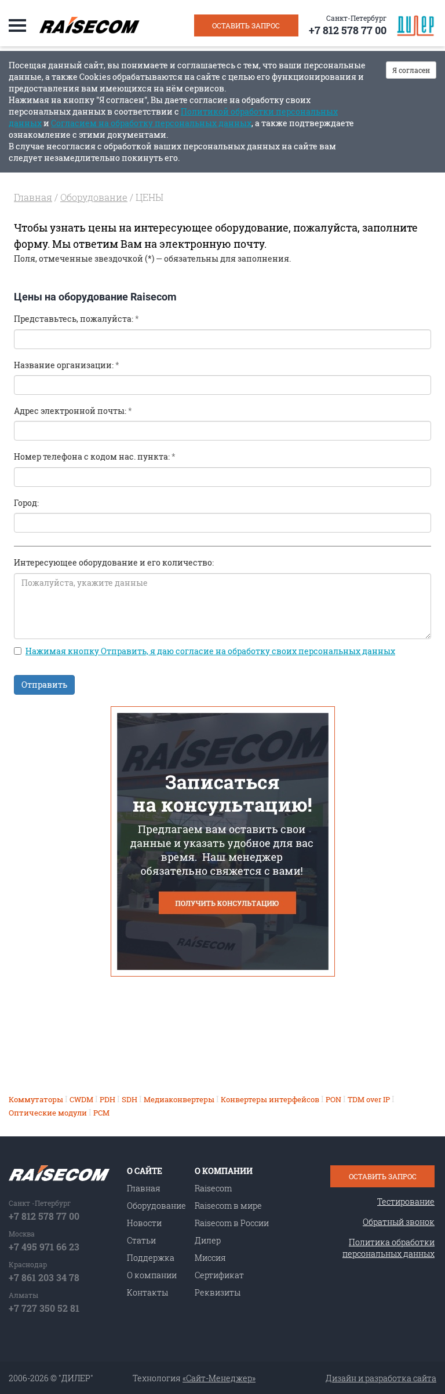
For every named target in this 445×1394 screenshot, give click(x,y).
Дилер (208, 1240)
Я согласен (411, 70)
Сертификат (219, 1275)
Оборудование (93, 197)
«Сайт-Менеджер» (219, 1378)
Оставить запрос (246, 25)
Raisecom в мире (228, 1205)
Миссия (210, 1257)
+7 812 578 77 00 (347, 30)
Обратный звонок (399, 1221)
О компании (152, 1275)
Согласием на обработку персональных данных (151, 123)
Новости (144, 1222)
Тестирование (406, 1201)
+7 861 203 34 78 (44, 1277)
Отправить (44, 684)
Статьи (141, 1240)
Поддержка (150, 1257)
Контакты (147, 1292)
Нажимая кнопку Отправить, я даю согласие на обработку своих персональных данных (210, 650)
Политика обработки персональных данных (388, 1248)
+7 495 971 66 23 (44, 1247)
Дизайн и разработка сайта (381, 1378)
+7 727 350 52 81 (44, 1308)
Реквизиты (217, 1292)
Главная (33, 197)
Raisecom (213, 1188)
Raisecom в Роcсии (232, 1222)
